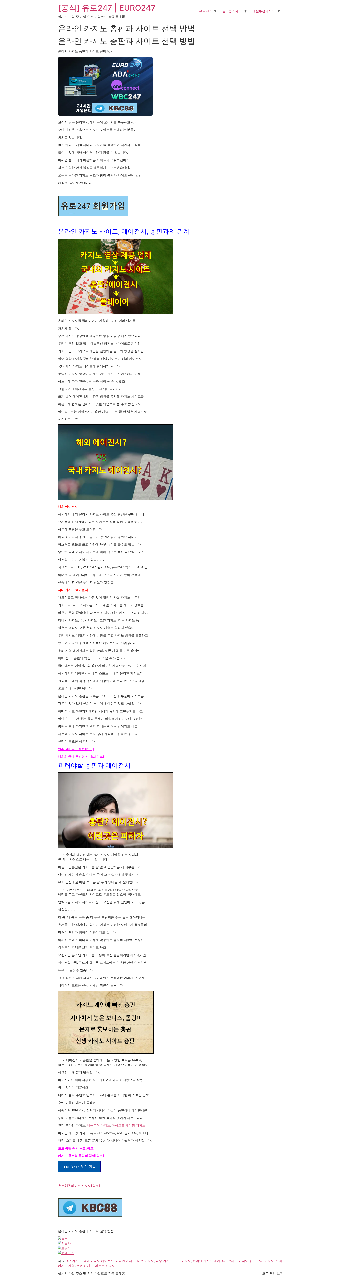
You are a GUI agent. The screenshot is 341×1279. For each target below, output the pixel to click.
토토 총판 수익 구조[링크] (76, 1148)
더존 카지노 (145, 1261)
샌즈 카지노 (182, 1261)
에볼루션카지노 (264, 11)
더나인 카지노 (125, 1261)
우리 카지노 (265, 1261)
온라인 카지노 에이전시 (209, 1261)
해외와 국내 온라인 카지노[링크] (81, 756)
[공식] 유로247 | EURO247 (107, 8)
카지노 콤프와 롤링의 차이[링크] (81, 1156)
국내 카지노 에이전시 (98, 1261)
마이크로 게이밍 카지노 (128, 1125)
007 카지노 (73, 1261)
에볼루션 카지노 (98, 1125)
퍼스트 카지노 (105, 1266)
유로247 (205, 11)
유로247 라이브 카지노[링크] (79, 1186)
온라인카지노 (231, 11)
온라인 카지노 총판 (241, 1261)
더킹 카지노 (164, 1261)
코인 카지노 (85, 1266)
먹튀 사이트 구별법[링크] (76, 749)
